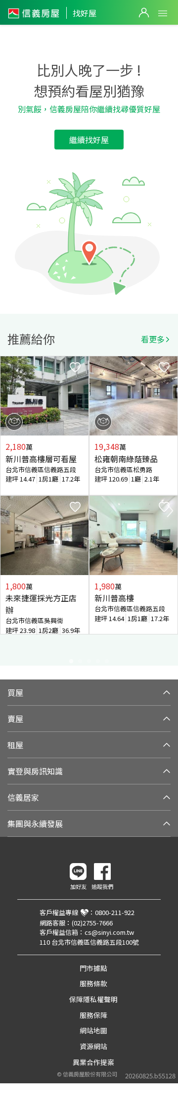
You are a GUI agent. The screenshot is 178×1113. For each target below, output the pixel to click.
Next (170, 511)
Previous (8, 511)
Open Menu (162, 13)
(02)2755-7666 (92, 922)
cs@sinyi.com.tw (109, 932)
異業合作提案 (93, 1062)
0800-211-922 (114, 912)
